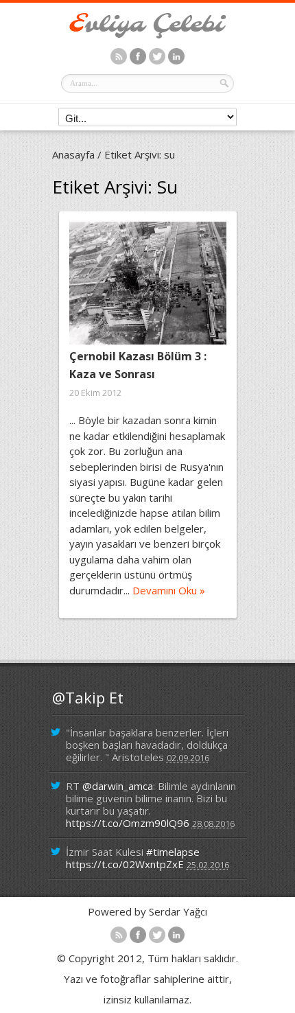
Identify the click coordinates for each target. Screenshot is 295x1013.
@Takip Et (87, 697)
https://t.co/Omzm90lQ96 (127, 823)
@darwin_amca (117, 786)
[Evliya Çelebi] (147, 34)
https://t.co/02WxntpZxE (125, 864)
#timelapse (173, 852)
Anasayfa (73, 154)
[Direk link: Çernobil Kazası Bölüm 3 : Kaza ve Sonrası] (147, 283)
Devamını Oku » (168, 590)
